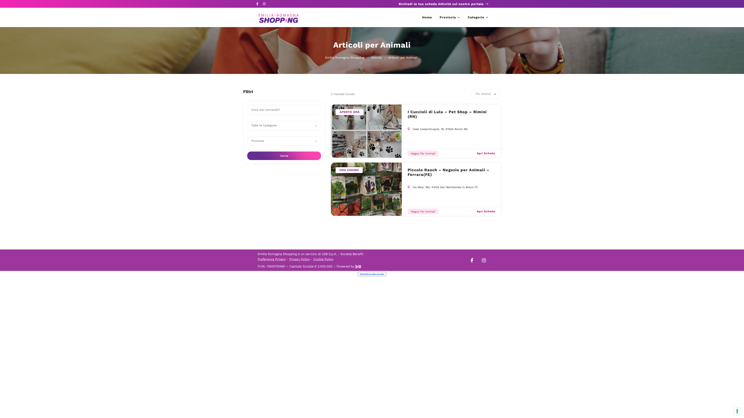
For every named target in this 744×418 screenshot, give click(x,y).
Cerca (284, 156)
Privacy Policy (299, 259)
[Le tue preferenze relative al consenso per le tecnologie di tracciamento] (737, 411)
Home (427, 17)
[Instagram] (264, 3)
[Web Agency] (358, 266)
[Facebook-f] (257, 3)
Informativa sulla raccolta (372, 274)
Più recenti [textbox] (483, 94)
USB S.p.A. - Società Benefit (342, 254)
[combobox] (486, 94)
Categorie (476, 17)
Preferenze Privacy (272, 259)
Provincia (448, 17)
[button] (284, 125)
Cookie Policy (323, 259)
